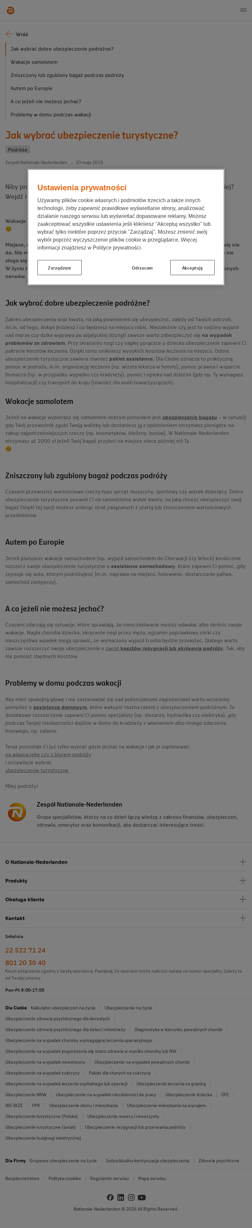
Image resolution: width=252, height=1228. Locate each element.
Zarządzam (59, 267)
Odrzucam (142, 267)
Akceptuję (192, 267)
